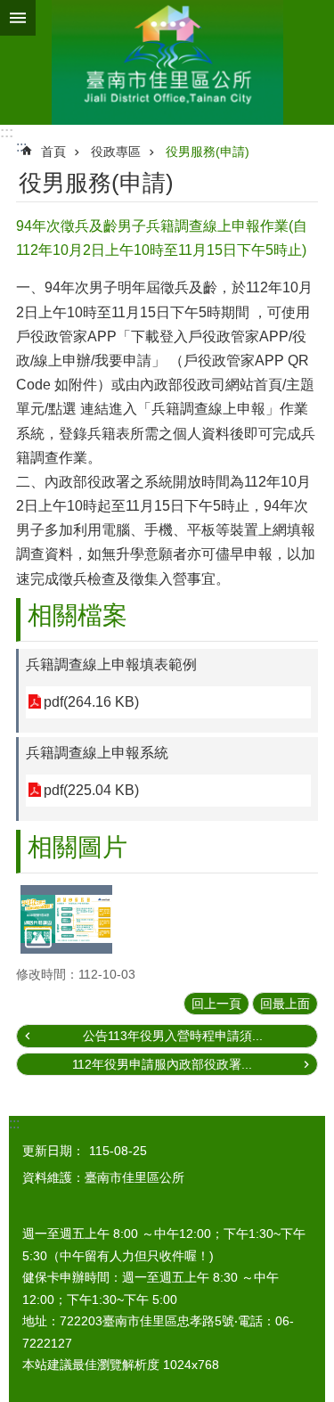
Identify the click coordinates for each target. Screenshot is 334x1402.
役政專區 (116, 151)
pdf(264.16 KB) (91, 701)
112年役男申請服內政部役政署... (162, 1064)
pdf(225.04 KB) (91, 790)
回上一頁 (216, 1003)
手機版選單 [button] (18, 18)
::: (6, 132)
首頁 (53, 151)
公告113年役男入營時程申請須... (173, 1036)
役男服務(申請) (207, 151)
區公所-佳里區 (167, 62)
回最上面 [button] (285, 1003)
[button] (66, 919)
